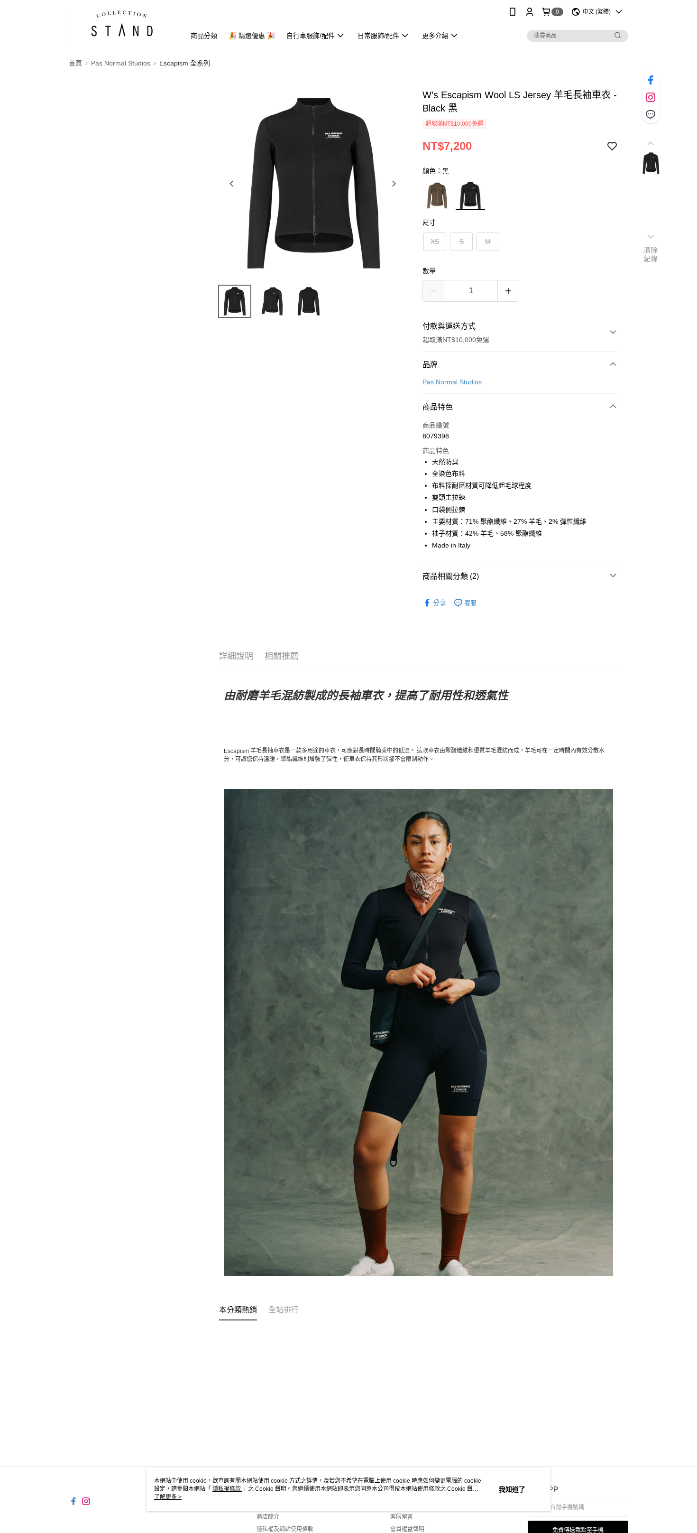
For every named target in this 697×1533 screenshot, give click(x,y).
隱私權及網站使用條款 (285, 1529)
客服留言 (401, 1517)
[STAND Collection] (121, 24)
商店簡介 (268, 1517)
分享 (439, 602)
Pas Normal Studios (452, 382)
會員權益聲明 (407, 1529)
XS (435, 241)
